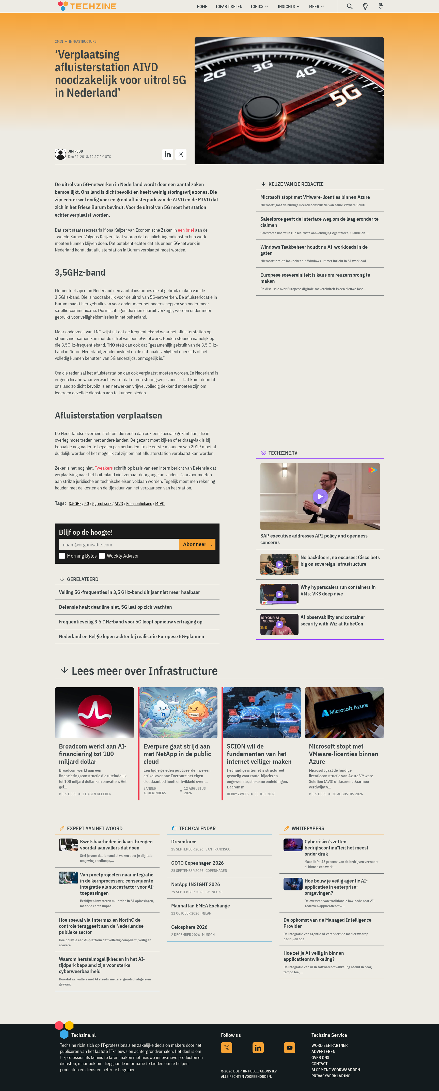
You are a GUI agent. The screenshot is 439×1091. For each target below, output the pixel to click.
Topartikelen (228, 6)
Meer (314, 6)
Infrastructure (83, 41)
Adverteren (323, 1051)
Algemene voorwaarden (335, 1069)
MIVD (160, 503)
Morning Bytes (82, 555)
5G (86, 503)
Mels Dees (67, 794)
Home (202, 6)
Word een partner (329, 1045)
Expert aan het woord (95, 828)
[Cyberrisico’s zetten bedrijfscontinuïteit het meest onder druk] (293, 854)
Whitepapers (308, 828)
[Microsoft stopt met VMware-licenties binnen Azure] (344, 712)
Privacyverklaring (330, 1075)
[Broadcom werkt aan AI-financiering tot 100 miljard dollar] (94, 712)
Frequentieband (139, 503)
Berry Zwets (238, 794)
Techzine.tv (283, 452)
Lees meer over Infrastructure (145, 670)
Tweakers (104, 468)
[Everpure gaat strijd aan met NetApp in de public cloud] (178, 712)
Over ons (320, 1057)
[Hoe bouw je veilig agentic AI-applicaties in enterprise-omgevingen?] (293, 893)
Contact (319, 1063)
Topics (256, 6)
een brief (186, 230)
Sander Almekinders (155, 790)
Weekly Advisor (123, 555)
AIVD (119, 503)
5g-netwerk (102, 503)
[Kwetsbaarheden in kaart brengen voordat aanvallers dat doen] (68, 851)
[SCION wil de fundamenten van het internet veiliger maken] (262, 712)
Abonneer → (198, 544)
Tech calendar (197, 828)
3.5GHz (75, 503)
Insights (286, 6)
